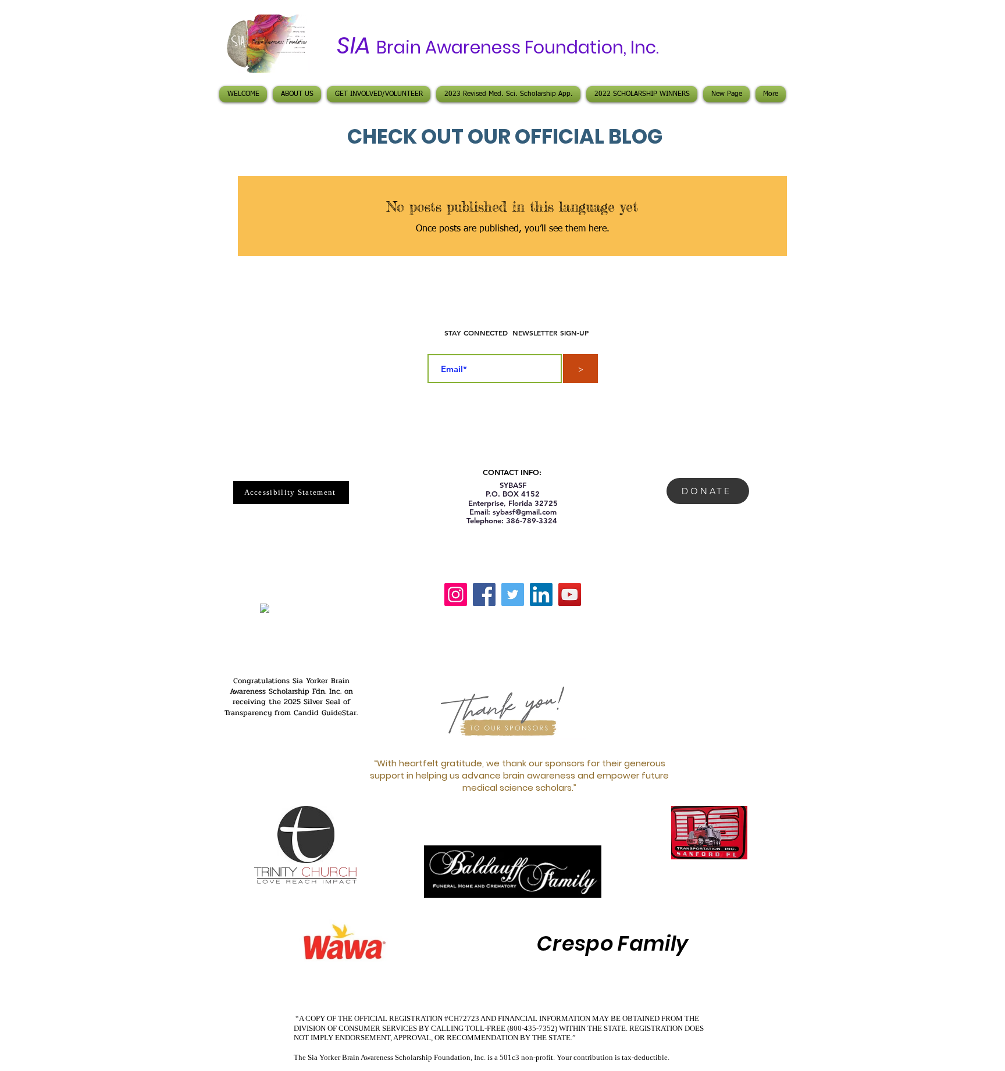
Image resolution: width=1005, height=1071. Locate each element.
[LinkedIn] (541, 594)
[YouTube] (569, 594)
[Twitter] (512, 594)
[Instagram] (455, 594)
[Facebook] (484, 594)
